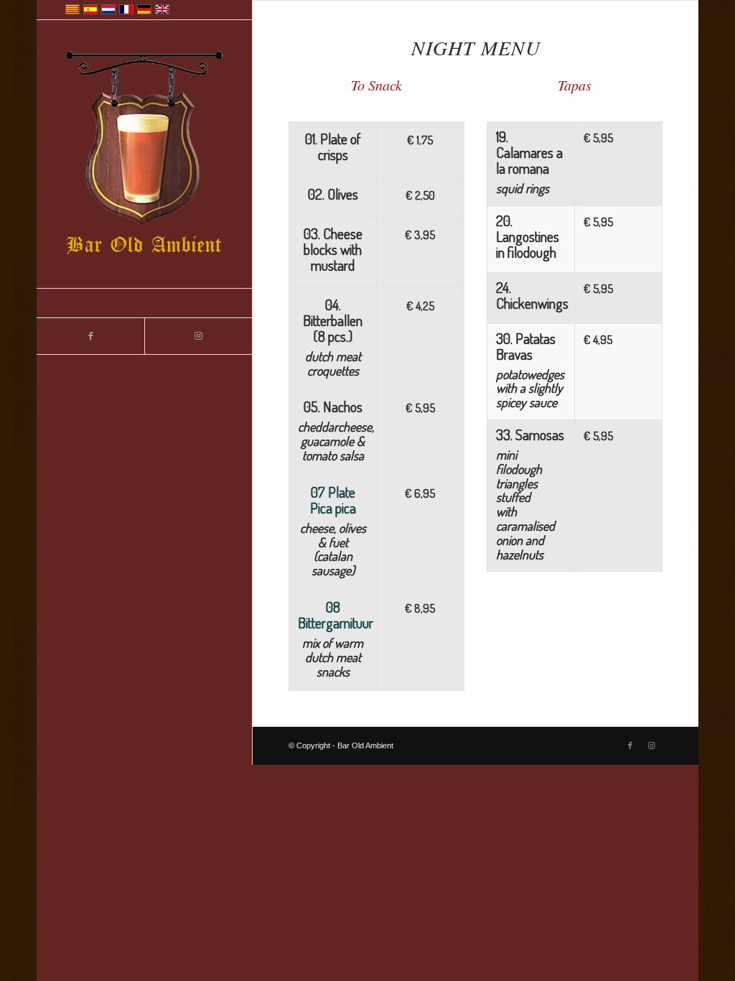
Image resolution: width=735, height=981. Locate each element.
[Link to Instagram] (198, 336)
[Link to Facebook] (90, 336)
